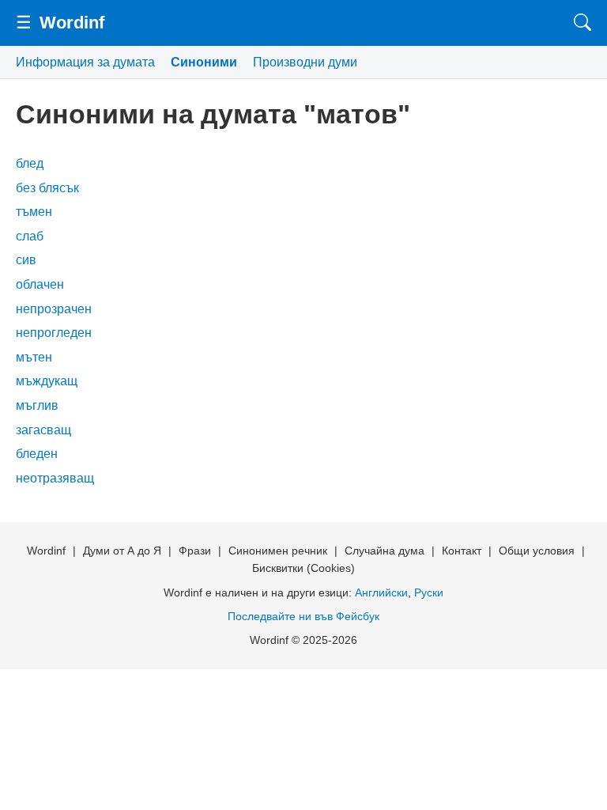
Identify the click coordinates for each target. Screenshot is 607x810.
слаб (29, 236)
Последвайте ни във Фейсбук (303, 616)
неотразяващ (55, 478)
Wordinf (72, 22)
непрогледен (54, 332)
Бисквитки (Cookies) (303, 568)
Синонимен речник (277, 550)
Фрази (195, 550)
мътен (34, 357)
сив (26, 260)
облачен (40, 284)
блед (29, 163)
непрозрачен (54, 309)
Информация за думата (85, 62)
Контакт (461, 550)
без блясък (47, 188)
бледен (37, 453)
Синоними (204, 62)
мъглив (37, 405)
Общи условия (537, 550)
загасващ (43, 430)
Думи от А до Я (122, 550)
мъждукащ (46, 381)
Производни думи (305, 62)
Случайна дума (384, 550)
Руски (428, 592)
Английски (381, 592)
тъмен (34, 211)
